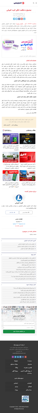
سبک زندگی (29, 390)
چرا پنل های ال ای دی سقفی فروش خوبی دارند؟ (24, 279)
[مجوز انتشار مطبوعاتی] (25, 399)
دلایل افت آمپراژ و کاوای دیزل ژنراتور (27, 295)
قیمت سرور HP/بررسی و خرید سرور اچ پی (26, 267)
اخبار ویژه (33, 255)
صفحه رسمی (25, 212)
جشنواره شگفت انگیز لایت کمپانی (27, 249)
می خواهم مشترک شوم (19, 331)
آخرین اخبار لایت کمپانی (30, 241)
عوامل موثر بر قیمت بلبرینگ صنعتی (27, 302)
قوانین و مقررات (28, 368)
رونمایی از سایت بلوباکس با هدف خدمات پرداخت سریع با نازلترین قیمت (20, 272)
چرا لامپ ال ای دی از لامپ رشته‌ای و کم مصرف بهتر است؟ (22, 276)
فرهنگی (30, 387)
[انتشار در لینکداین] (24, 19)
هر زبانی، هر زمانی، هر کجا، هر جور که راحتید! (25, 269)
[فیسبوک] (23, 357)
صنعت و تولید (33, 234)
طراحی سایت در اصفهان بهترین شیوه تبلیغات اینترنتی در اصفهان (21, 258)
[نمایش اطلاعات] (19, 226)
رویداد (16, 390)
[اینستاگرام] (13, 357)
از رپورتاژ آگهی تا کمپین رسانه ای (26, 372)
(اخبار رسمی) (19, 24)
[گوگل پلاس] (25, 357)
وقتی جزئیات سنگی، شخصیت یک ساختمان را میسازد (24, 297)
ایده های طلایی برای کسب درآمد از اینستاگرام (25, 263)
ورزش (16, 387)
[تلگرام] (15, 357)
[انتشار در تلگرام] (14, 19)
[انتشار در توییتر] (17, 19)
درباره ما (30, 361)
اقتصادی (29, 383)
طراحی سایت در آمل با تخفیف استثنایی (26, 244)
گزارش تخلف (7, 125)
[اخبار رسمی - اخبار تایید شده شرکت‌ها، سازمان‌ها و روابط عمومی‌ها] (19, 3)
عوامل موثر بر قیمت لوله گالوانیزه (27, 299)
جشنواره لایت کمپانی (31, 61)
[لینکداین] (18, 357)
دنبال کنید (11, 212)
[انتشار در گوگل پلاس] (22, 19)
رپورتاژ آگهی (15, 371)
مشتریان (30, 364)
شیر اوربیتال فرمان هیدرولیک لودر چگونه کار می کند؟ (23, 288)
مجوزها (16, 361)
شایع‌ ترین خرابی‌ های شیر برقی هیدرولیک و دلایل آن (23, 292)
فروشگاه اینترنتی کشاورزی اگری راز (27, 260)
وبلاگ (16, 368)
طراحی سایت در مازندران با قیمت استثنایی (25, 246)
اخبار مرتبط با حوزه (31, 285)
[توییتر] (20, 357)
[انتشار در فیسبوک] (19, 19)
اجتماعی (16, 383)
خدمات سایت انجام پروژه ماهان (28, 265)
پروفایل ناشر (14, 125)
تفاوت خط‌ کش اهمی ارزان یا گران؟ (27, 290)
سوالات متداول (14, 364)
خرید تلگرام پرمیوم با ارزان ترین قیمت (26, 274)
